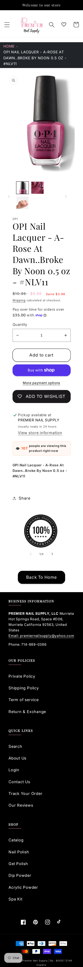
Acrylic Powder (23, 887)
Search (15, 746)
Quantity (20, 324)
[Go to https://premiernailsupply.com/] (32, 25)
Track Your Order (25, 793)
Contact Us (19, 781)
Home (9, 46)
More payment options (41, 383)
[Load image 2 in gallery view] (37, 188)
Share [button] (24, 498)
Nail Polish (19, 852)
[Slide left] (9, 196)
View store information (40, 432)
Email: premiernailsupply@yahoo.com (41, 636)
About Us (17, 758)
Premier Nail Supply (35, 960)
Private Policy (22, 676)
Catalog (16, 840)
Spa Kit (15, 899)
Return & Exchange (27, 711)
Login (14, 769)
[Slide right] (66, 196)
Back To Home (41, 577)
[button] (7, 25)
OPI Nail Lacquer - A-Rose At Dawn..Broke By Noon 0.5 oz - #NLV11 (35, 58)
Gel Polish (18, 863)
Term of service (24, 699)
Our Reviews (21, 805)
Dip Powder (20, 875)
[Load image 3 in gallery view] (22, 203)
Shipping (19, 300)
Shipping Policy (24, 688)
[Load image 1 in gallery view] (22, 188)
